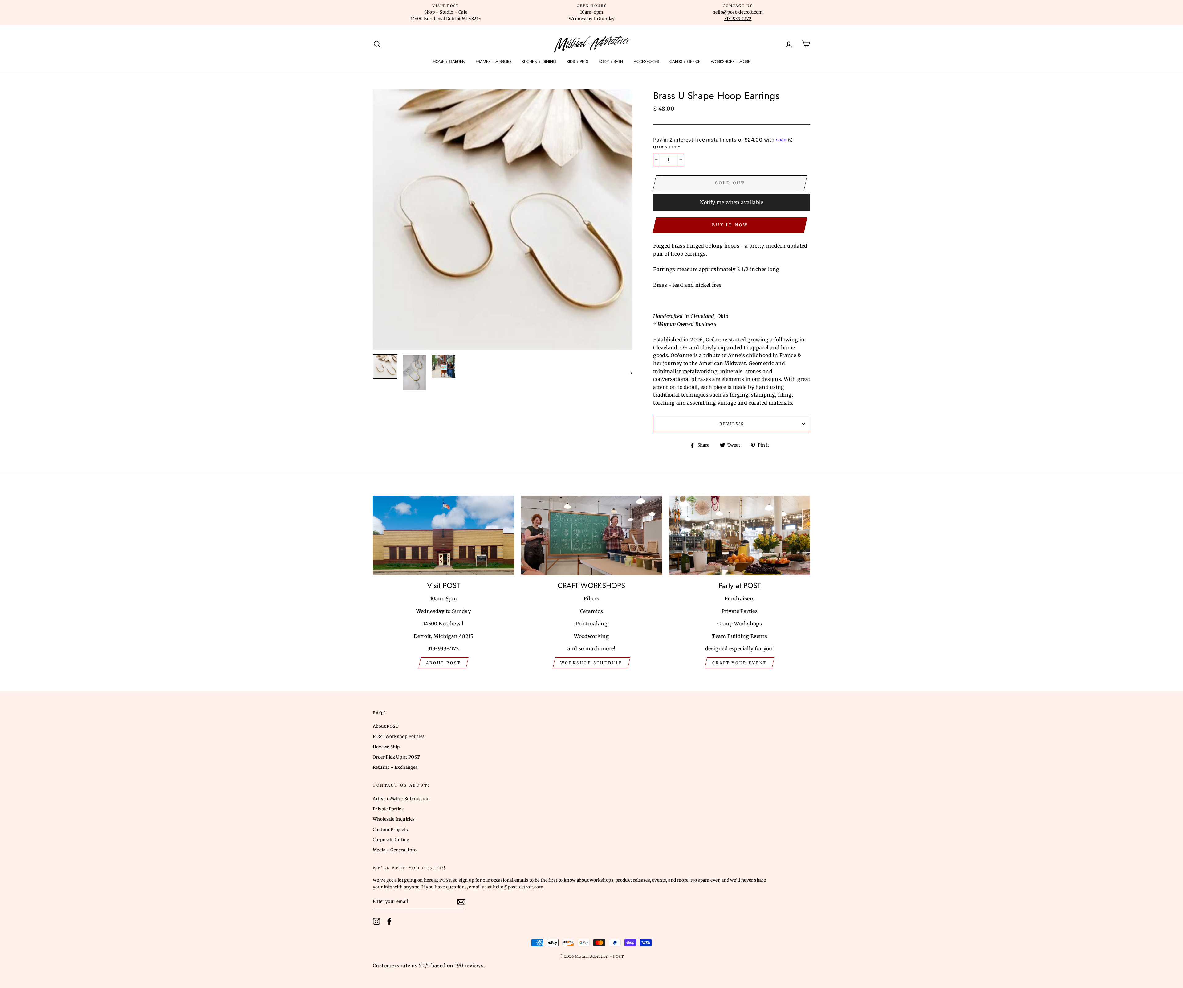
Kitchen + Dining (539, 61)
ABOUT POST (443, 663)
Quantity (667, 147)
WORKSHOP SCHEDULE (591, 663)
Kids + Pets (577, 61)
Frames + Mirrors (493, 61)
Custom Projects (390, 829)
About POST (385, 726)
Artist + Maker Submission (401, 798)
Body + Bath (611, 61)
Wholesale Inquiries (394, 819)
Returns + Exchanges (395, 767)
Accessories (646, 61)
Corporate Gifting (391, 839)
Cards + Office (684, 61)
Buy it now (730, 225)
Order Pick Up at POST (396, 757)
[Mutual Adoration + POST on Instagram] (376, 921)
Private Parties (388, 809)
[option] (446, 12)
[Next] (628, 372)
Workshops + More (730, 61)
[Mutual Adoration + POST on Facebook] (389, 921)
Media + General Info (395, 850)
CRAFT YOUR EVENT (739, 663)
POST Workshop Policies (399, 736)
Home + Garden (449, 61)
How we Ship (386, 747)
